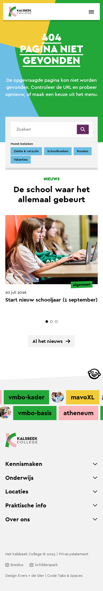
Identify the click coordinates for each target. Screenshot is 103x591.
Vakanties (20, 159)
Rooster (82, 151)
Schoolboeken (57, 151)
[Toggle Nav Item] (95, 464)
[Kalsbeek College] (19, 11)
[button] (46, 321)
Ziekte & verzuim (26, 151)
